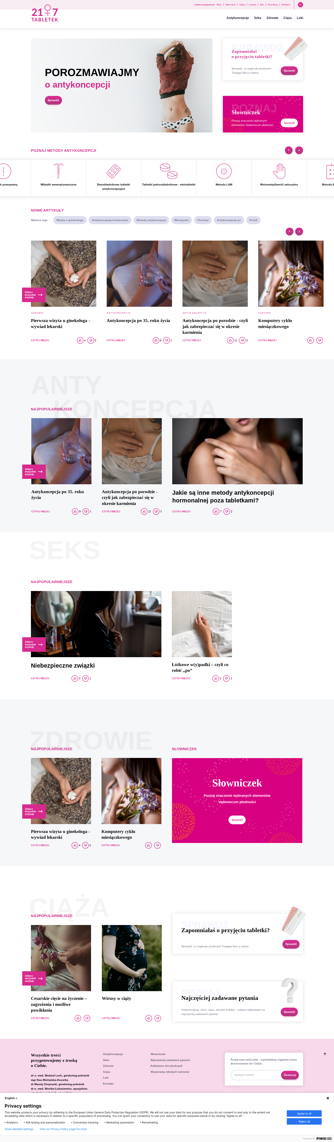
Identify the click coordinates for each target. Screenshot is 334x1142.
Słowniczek (158, 1054)
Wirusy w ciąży (116, 998)
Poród (253, 220)
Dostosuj (290, 1074)
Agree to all (304, 1113)
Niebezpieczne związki (63, 665)
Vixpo (242, 5)
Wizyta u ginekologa (69, 220)
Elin (262, 5)
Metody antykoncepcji (151, 220)
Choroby (203, 220)
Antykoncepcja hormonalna (110, 220)
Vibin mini (230, 5)
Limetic (252, 5)
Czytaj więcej (40, 340)
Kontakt (108, 1083)
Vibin (219, 5)
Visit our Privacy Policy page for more (63, 1129)
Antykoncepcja (238, 17)
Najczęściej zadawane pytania (170, 1060)
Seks (257, 17)
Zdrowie (272, 17)
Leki (300, 17)
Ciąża (288, 17)
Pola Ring (273, 5)
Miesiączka (181, 220)
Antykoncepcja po (229, 220)
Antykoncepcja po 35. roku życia (138, 320)
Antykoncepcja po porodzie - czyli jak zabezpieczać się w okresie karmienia (215, 326)
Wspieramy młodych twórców (170, 1071)
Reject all (304, 1121)
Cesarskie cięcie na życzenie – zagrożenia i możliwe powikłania (59, 1004)
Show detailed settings (19, 1129)
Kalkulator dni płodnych (166, 1065)
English (10, 1098)
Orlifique (285, 5)
